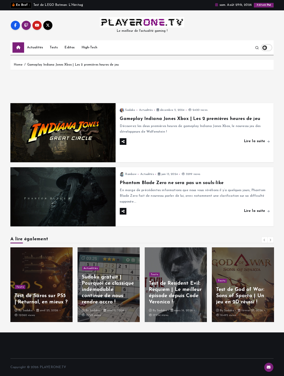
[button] (264, 240)
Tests (54, 47)
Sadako (130, 110)
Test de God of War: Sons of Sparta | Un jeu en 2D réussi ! (173, 296)
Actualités (35, 47)
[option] (41, 284)
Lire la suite (255, 141)
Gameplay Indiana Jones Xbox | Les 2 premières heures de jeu (73, 64)
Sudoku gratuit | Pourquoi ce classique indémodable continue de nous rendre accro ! (41, 290)
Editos (69, 47)
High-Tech (89, 47)
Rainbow (130, 174)
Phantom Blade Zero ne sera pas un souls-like (171, 183)
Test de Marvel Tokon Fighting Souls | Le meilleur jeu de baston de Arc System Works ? (242, 290)
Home (18, 64)
